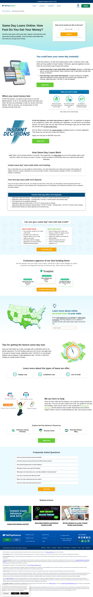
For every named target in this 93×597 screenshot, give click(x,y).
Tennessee (73, 547)
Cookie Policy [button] (3, 590)
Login (16, 539)
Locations (42, 5)
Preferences (6, 593)
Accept (24, 593)
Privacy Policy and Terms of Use (34, 565)
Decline (15, 593)
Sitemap (25, 547)
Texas (79, 547)
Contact (59, 5)
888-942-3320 (66, 535)
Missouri (60, 547)
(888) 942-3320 (52, 583)
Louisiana (54, 547)
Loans (34, 5)
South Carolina (66, 547)
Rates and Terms (49, 552)
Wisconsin (88, 547)
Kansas (48, 547)
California (43, 547)
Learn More (51, 5)
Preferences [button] (22, 590)
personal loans (60, 313)
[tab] (46, 457)
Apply (86, 6)
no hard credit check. (50, 126)
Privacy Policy (18, 547)
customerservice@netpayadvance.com (69, 583)
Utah (83, 547)
